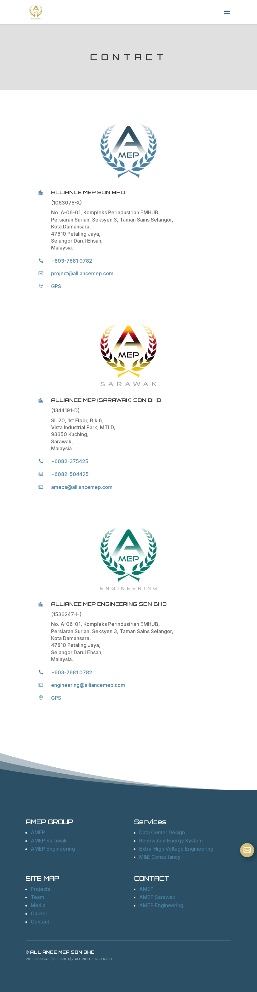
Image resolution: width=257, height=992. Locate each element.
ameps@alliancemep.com (82, 487)
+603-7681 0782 (71, 261)
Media (38, 905)
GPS (56, 286)
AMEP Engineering (53, 849)
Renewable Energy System (171, 840)
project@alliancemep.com (82, 273)
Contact (40, 921)
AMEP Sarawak (49, 840)
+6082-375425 (69, 461)
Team (37, 897)
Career (39, 913)
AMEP (38, 832)
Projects (40, 889)
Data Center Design (162, 832)
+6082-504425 (70, 474)
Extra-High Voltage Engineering (176, 849)
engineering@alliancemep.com (88, 685)
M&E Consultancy (160, 857)
